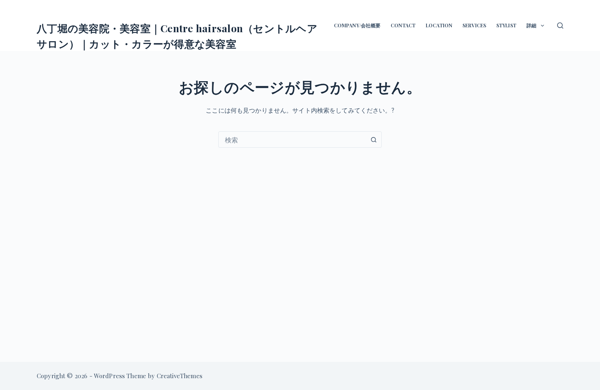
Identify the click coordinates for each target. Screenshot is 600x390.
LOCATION (439, 25)
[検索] (560, 25)
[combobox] (292, 139)
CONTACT (403, 25)
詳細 (531, 25)
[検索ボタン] (373, 139)
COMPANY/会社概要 (357, 25)
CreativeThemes (179, 376)
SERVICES (474, 25)
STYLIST (506, 25)
